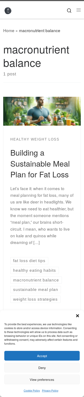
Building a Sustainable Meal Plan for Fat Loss (40, 163)
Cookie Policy (32, 390)
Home (8, 30)
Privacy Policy (50, 390)
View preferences (42, 379)
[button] (77, 316)
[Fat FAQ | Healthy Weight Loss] (7, 9)
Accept (42, 355)
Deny (42, 367)
